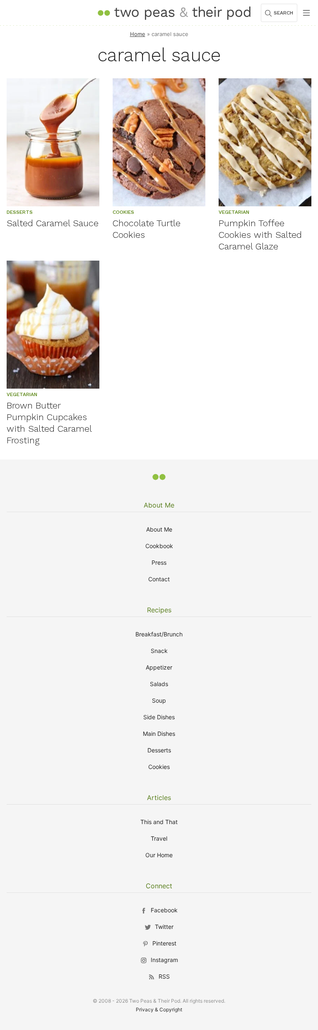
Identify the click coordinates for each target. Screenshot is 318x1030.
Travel (159, 838)
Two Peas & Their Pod (174, 12)
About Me (159, 505)
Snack (159, 650)
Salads (159, 683)
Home (137, 34)
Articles (159, 797)
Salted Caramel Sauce (53, 223)
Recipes (159, 610)
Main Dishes (159, 733)
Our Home (159, 854)
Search (283, 13)
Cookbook (159, 545)
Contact (159, 579)
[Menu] (306, 13)
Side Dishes (159, 717)
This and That (159, 821)
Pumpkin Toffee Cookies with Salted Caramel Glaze (260, 234)
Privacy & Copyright (159, 1009)
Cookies (159, 766)
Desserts (159, 750)
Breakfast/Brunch (159, 634)
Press (159, 562)
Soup (159, 700)
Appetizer (159, 667)
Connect (159, 886)
